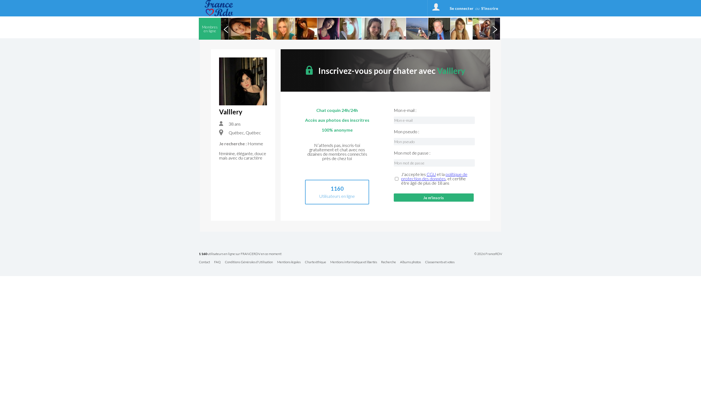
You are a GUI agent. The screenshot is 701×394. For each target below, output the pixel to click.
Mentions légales (289, 262)
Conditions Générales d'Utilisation (249, 262)
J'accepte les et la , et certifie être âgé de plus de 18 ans (434, 178)
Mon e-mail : (405, 110)
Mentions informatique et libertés (353, 262)
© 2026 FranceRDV (488, 254)
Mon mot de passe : (412, 153)
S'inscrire (489, 8)
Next (495, 29)
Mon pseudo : (406, 131)
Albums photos (410, 262)
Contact (204, 262)
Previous (226, 29)
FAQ (217, 262)
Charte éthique (315, 262)
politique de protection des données (434, 176)
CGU (431, 174)
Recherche (388, 262)
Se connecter (461, 8)
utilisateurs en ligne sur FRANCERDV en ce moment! (240, 254)
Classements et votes (440, 262)
